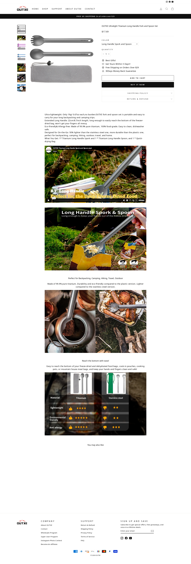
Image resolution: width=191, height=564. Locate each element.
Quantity (107, 49)
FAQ (82, 540)
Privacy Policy (86, 533)
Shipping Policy (138, 93)
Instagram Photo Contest (51, 540)
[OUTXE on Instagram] (122, 538)
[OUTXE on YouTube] (130, 538)
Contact (90, 9)
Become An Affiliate (49, 544)
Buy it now (138, 85)
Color (105, 40)
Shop (45, 9)
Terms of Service (88, 536)
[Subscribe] (152, 531)
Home (35, 9)
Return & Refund (138, 99)
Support (57, 9)
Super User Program (49, 536)
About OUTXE (74, 9)
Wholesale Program (49, 533)
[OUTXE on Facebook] (126, 538)
